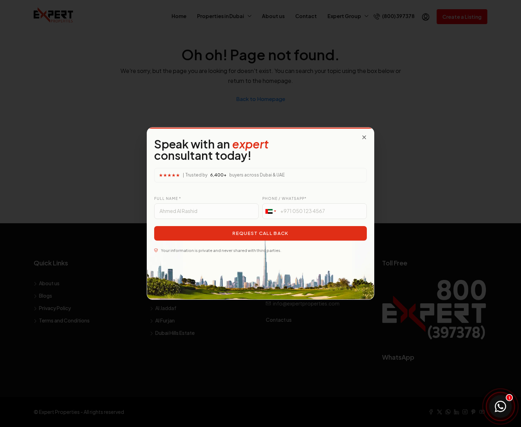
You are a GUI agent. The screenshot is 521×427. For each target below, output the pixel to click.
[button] (364, 137)
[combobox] (270, 211)
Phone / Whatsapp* (284, 198)
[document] (260, 213)
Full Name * (167, 198)
